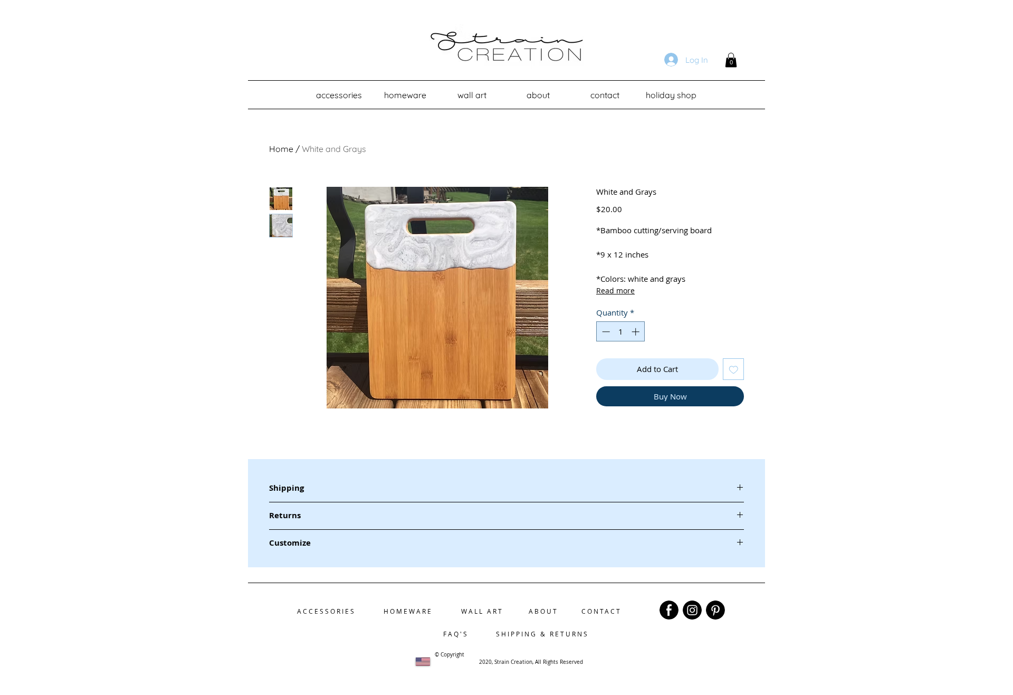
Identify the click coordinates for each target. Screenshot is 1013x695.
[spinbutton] (620, 331)
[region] (669, 610)
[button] (731, 60)
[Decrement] (605, 331)
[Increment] (636, 331)
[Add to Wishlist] (733, 369)
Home (281, 149)
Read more (615, 290)
